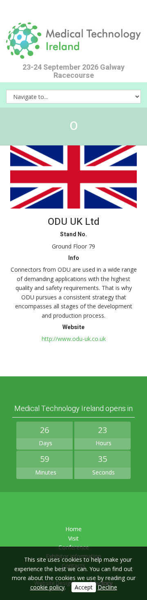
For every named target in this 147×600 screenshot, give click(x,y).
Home (73, 529)
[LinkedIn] (74, 509)
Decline (107, 587)
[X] (54, 509)
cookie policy (47, 587)
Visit (73, 538)
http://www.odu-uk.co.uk (74, 339)
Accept (84, 587)
